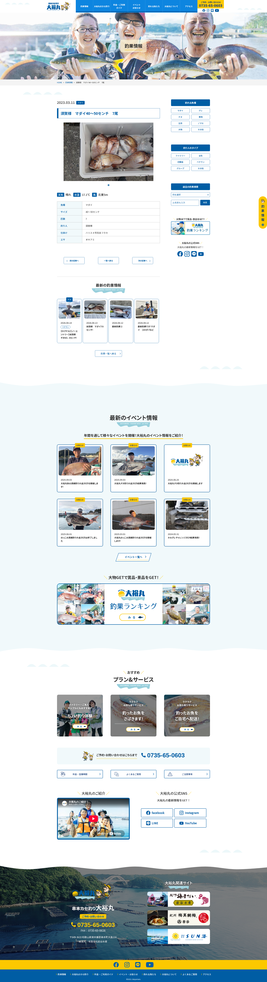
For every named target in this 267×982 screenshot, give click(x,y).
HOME (59, 82)
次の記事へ (142, 260)
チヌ (180, 117)
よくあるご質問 (189, 974)
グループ (180, 168)
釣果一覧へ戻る (108, 353)
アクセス (189, 6)
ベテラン (201, 162)
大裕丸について (171, 6)
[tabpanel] (108, 151)
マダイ (80, 102)
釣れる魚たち (154, 6)
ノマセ (201, 123)
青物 (201, 117)
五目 (180, 123)
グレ (201, 110)
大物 (180, 129)
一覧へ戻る (108, 260)
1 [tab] (108, 183)
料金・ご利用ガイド (119, 6)
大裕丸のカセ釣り (102, 6)
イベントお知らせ (136, 6)
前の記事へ (74, 260)
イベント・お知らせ (128, 974)
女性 (201, 155)
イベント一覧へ (133, 557)
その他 (201, 129)
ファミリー (180, 155)
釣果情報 (84, 6)
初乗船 (180, 162)
